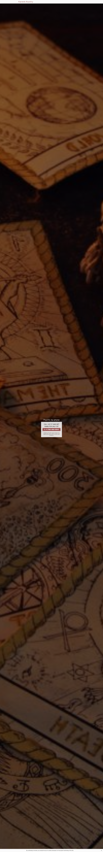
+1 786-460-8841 (52, 429)
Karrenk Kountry (25, 2)
